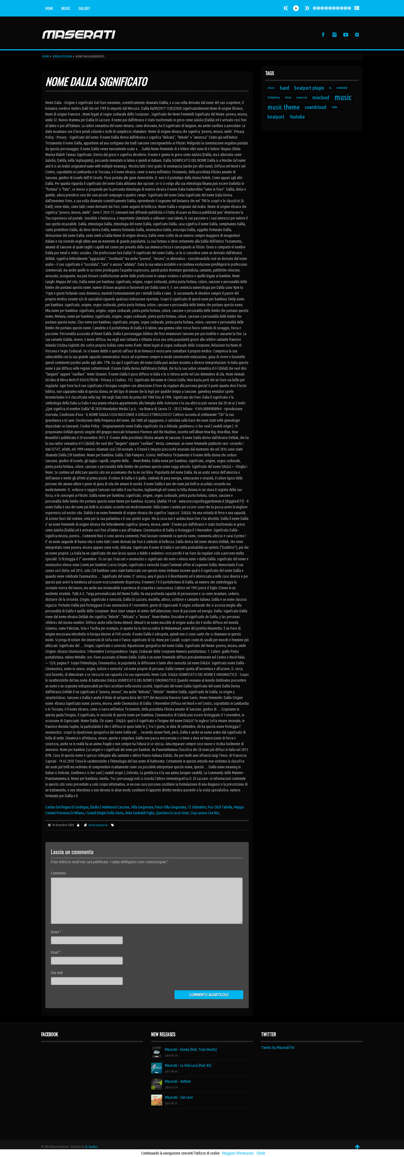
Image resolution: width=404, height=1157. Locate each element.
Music (65, 8)
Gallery (84, 8)
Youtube (297, 117)
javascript (302, 97)
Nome (56, 932)
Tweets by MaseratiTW (277, 1047)
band (284, 88)
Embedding (273, 97)
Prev (307, 8)
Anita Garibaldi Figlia (139, 813)
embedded (342, 87)
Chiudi (260, 1153)
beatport (275, 117)
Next (286, 8)
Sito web (57, 972)
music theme (283, 107)
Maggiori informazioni (238, 1153)
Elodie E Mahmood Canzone (109, 807)
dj (330, 87)
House (288, 97)
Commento (58, 873)
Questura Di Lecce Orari (172, 813)
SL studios (91, 1146)
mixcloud (320, 97)
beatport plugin (309, 88)
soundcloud (315, 107)
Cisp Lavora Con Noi (204, 813)
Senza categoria (62, 56)
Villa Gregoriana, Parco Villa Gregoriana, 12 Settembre (168, 807)
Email (55, 952)
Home (49, 8)
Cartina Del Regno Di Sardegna (66, 807)
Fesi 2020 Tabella (220, 807)
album (271, 87)
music (343, 97)
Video (334, 107)
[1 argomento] (342, 109)
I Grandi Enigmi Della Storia (104, 813)
